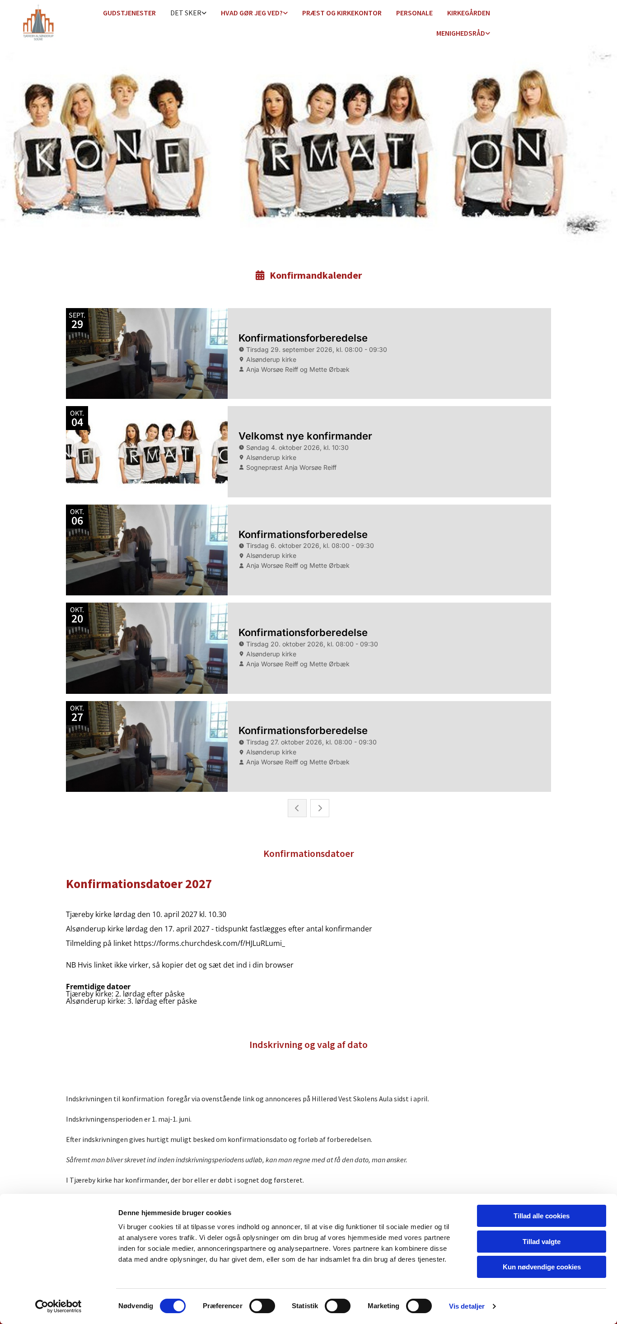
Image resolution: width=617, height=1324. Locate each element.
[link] (188, 13)
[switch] (262, 1306)
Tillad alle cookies (542, 1216)
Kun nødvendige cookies (542, 1267)
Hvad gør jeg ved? (252, 12)
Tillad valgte (542, 1241)
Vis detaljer (467, 1306)
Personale (414, 12)
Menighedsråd (460, 32)
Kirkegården (468, 12)
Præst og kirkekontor (342, 12)
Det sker (185, 12)
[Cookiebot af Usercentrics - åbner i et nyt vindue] (58, 1306)
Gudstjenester (129, 12)
